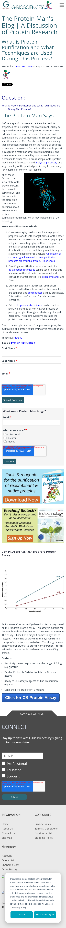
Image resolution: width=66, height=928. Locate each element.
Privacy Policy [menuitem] (43, 824)
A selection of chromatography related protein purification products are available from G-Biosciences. (34, 257)
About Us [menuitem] (7, 828)
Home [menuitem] (5, 824)
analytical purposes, (46, 162)
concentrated (35, 292)
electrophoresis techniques (27, 305)
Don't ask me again (45, 914)
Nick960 (17, 337)
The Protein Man (22, 66)
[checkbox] (33, 438)
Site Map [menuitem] (7, 838)
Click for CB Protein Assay (30, 697)
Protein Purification (23, 342)
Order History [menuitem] (9, 869)
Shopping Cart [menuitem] (10, 865)
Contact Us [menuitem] (8, 833)
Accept (21, 914)
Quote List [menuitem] (8, 860)
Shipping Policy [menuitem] (44, 838)
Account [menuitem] (7, 855)
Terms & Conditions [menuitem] (46, 828)
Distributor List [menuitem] (43, 833)
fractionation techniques (21, 269)
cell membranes (51, 276)
